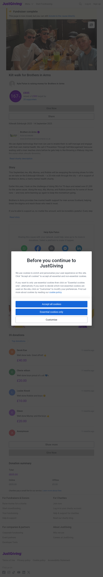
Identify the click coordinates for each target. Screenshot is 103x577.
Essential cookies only (51, 311)
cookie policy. (55, 292)
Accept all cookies (51, 304)
